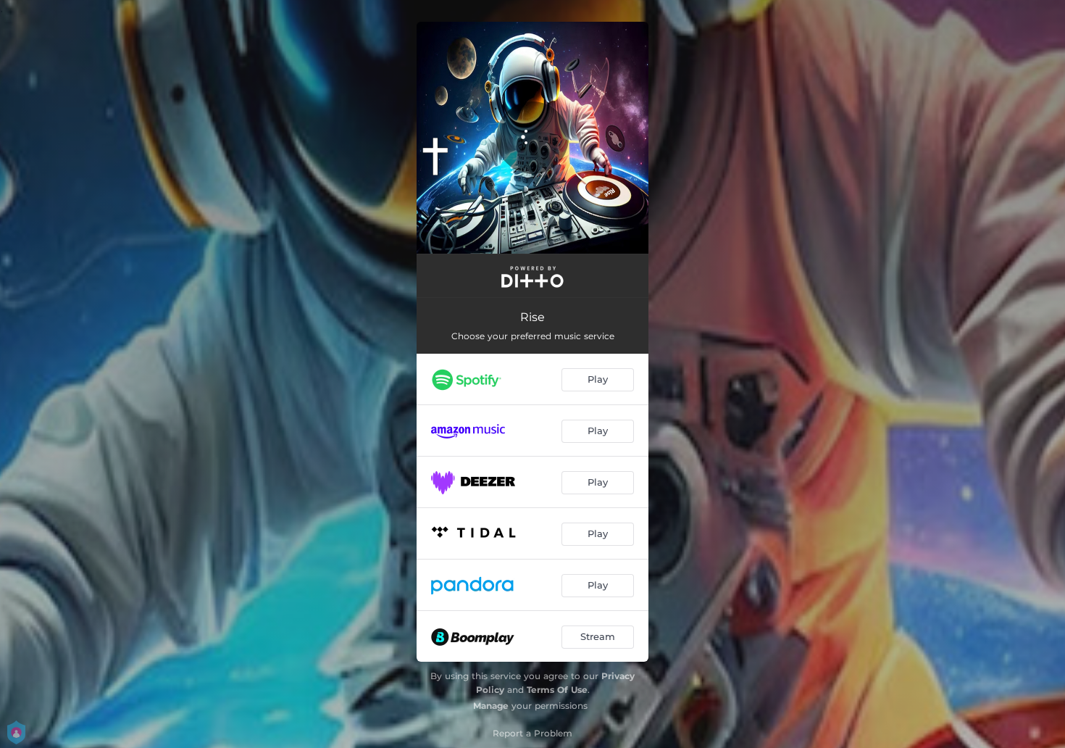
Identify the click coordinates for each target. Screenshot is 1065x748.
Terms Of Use (557, 689)
